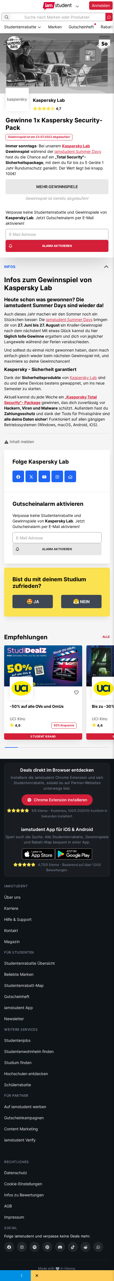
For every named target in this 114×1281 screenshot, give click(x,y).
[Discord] (60, 1247)
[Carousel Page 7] (89, 747)
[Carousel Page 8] (102, 747)
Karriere (11, 908)
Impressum (14, 1217)
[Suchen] (6, 17)
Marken (55, 26)
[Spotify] (35, 1247)
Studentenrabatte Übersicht (29, 963)
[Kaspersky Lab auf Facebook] (18, 476)
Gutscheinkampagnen (24, 1117)
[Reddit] (85, 1247)
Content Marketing (21, 1128)
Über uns (12, 897)
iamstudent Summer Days (78, 151)
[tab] (57, 342)
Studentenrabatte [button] (20, 26)
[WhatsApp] (98, 1247)
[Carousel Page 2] (24, 747)
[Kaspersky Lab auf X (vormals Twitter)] (31, 476)
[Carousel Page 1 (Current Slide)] (11, 747)
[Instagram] (22, 1247)
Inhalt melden (21, 441)
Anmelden (101, 5)
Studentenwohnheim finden (29, 1051)
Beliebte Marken (18, 974)
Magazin (12, 941)
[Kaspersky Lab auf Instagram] (57, 476)
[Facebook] (9, 1247)
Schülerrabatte (17, 1084)
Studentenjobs (17, 1040)
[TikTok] (73, 1247)
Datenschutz (15, 1172)
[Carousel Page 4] (50, 747)
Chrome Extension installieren (60, 799)
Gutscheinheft (81, 26)
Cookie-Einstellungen (23, 1183)
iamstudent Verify (20, 1140)
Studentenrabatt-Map (24, 985)
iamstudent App (18, 1007)
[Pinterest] (47, 1247)
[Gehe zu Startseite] (57, 6)
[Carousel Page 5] (63, 747)
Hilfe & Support (18, 919)
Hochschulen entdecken (26, 1073)
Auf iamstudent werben (25, 1106)
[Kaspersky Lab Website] (70, 476)
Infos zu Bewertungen (24, 1194)
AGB (8, 1206)
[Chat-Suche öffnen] (109, 17)
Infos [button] (9, 266)
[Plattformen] (77, 6)
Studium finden (18, 1062)
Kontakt (11, 930)
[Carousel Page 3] (37, 747)
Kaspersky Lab (76, 145)
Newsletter (14, 1018)
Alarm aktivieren (57, 246)
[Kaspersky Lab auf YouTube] (44, 476)
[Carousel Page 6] (76, 747)
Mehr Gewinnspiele (57, 186)
